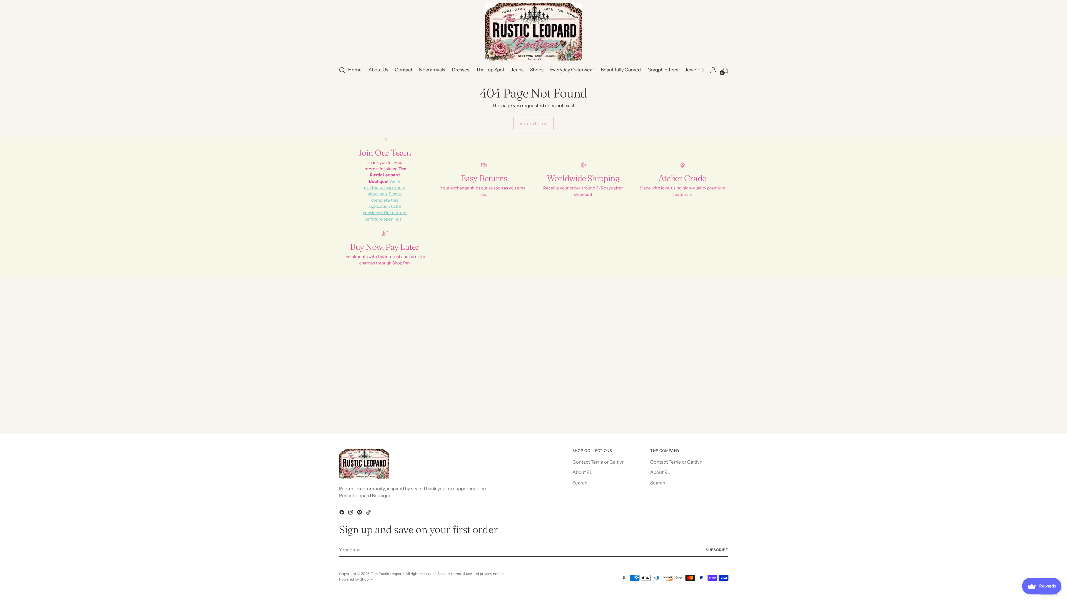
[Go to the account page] (713, 70)
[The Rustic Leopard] (533, 32)
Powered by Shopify (356, 579)
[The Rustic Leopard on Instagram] (351, 513)
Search (579, 483)
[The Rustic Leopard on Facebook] (342, 513)
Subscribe (717, 550)
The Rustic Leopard (387, 573)
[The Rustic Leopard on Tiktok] (369, 513)
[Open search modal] (342, 70)
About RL (582, 472)
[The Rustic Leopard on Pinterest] (360, 513)
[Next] (703, 70)
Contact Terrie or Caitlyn (598, 462)
